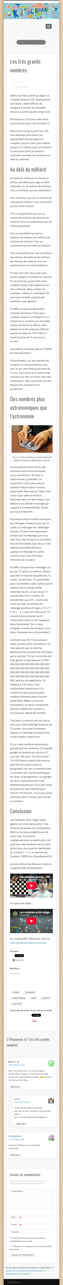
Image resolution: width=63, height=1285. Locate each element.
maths (33, 998)
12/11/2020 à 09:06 (16, 1139)
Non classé (24, 86)
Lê (15, 1098)
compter (16, 992)
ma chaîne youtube (34, 942)
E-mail (16, 1225)
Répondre (15, 1086)
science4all (17, 1003)
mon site (15, 942)
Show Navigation (49, 26)
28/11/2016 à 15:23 (16, 1065)
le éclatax (13, 1136)
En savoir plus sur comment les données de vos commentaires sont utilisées (29, 1270)
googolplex (30, 992)
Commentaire (16, 1191)
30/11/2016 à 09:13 (22, 1102)
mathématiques (18, 998)
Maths (17, 86)
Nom (16, 1217)
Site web (15, 1232)
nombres (46, 998)
